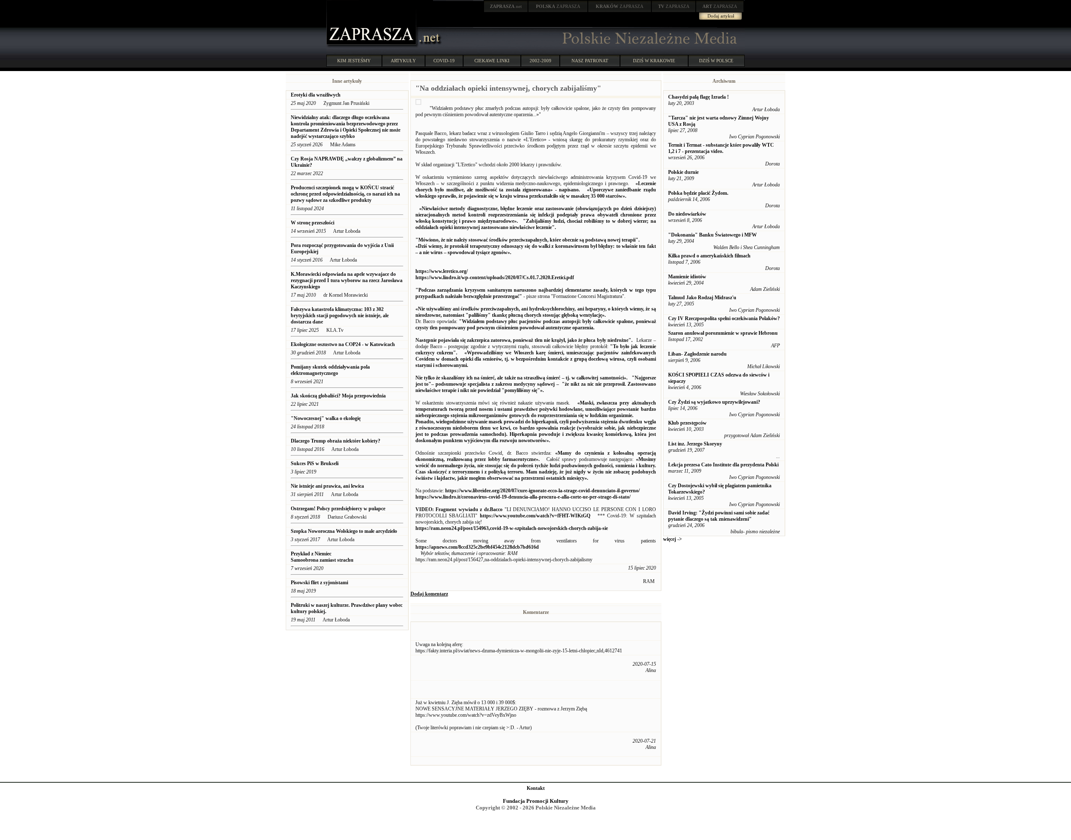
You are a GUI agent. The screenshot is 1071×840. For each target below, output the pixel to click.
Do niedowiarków (687, 214)
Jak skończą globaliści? (338, 396)
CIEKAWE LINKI (492, 60)
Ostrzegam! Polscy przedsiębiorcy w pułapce (338, 509)
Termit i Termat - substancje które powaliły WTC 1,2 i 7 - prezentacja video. (721, 148)
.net (506, 6)
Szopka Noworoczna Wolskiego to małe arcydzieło (344, 531)
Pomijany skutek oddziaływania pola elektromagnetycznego (330, 370)
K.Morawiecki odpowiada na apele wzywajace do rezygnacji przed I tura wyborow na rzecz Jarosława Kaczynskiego (346, 280)
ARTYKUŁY (403, 60)
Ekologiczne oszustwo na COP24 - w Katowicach (343, 344)
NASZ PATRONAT (589, 60)
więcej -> (672, 539)
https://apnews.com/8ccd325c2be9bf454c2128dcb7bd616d (477, 547)
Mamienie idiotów (687, 277)
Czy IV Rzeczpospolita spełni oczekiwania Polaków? (724, 318)
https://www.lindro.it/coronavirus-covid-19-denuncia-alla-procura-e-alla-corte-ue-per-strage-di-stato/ (522, 497)
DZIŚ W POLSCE (716, 60)
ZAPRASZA (558, 6)
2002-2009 (540, 60)
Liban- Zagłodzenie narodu (697, 354)
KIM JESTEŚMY (354, 60)
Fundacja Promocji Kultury (536, 801)
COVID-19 (444, 60)
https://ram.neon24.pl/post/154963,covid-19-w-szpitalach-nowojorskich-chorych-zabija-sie (511, 528)
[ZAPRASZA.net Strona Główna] (372, 46)
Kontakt (536, 788)
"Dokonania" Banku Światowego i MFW (712, 235)
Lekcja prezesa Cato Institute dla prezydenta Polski (723, 465)
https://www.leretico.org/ (441, 271)
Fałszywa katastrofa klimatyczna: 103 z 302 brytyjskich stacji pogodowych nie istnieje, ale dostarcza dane (340, 315)
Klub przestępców (687, 423)
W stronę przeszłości (312, 223)
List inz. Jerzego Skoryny (695, 444)
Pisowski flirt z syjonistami (319, 582)
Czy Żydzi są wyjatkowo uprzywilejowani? (714, 402)
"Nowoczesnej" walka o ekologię (326, 418)
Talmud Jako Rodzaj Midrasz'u (702, 297)
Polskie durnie (683, 172)
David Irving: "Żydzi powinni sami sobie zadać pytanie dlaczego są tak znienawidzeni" (718, 516)
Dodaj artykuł (720, 15)
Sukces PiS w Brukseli (314, 463)
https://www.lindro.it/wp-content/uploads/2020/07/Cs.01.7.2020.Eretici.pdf (494, 277)
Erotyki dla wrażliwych (316, 95)
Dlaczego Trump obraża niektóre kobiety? (335, 441)
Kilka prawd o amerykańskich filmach (709, 256)
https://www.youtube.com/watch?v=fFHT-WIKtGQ (535, 516)
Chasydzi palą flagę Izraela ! (698, 97)
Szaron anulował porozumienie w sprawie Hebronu (723, 333)
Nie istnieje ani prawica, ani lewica (327, 486)
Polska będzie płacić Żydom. (698, 193)
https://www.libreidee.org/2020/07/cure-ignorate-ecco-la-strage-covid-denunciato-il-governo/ (542, 491)
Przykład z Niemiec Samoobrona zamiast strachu (322, 557)
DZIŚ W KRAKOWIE (654, 60)
